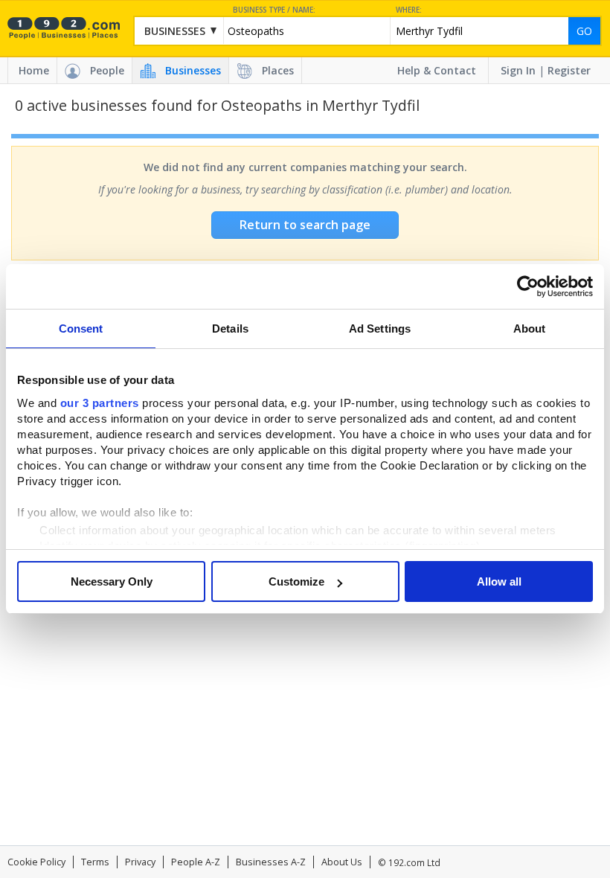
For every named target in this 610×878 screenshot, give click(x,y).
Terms (95, 862)
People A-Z (195, 862)
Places (278, 70)
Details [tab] (230, 328)
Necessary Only (111, 581)
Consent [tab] (81, 328)
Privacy (140, 862)
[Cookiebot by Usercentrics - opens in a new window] (528, 286)
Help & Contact (436, 70)
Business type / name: (274, 10)
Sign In (518, 70)
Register (569, 70)
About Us (341, 862)
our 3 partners (99, 403)
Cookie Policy (36, 862)
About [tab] (529, 328)
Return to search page (305, 225)
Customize (296, 581)
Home (34, 70)
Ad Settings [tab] (380, 328)
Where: (409, 10)
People (107, 70)
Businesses (193, 70)
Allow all (499, 581)
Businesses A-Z (271, 862)
